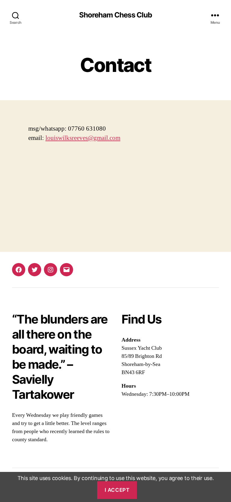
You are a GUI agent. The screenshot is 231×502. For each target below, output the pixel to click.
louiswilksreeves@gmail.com (82, 138)
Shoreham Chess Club (115, 15)
